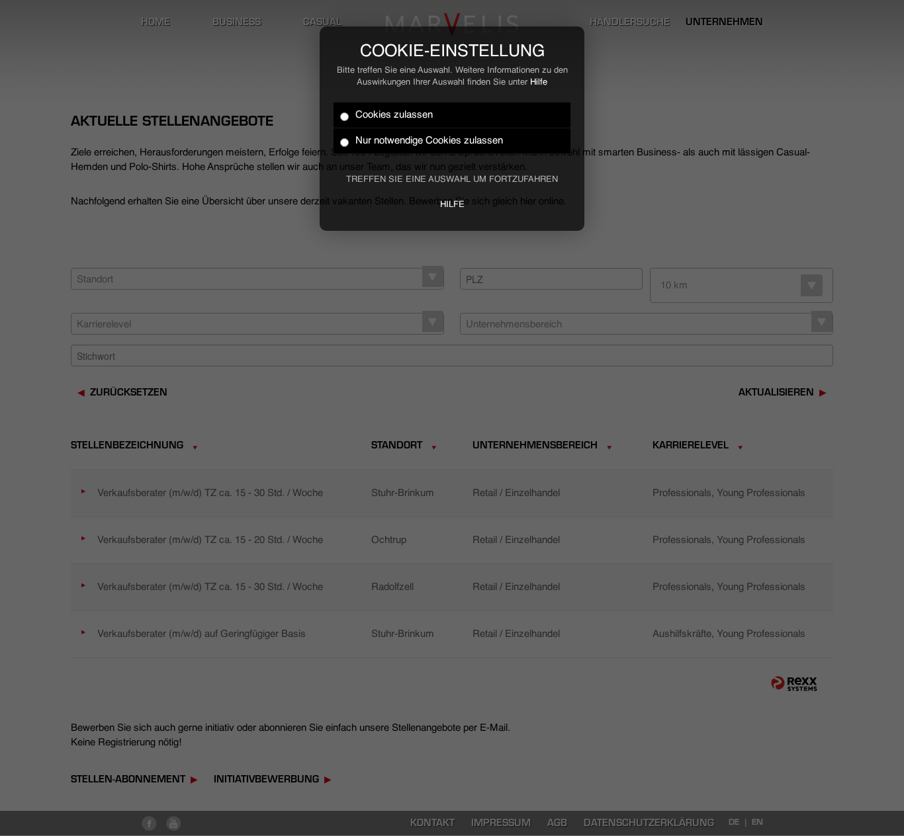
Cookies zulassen (394, 115)
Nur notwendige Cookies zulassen (429, 141)
